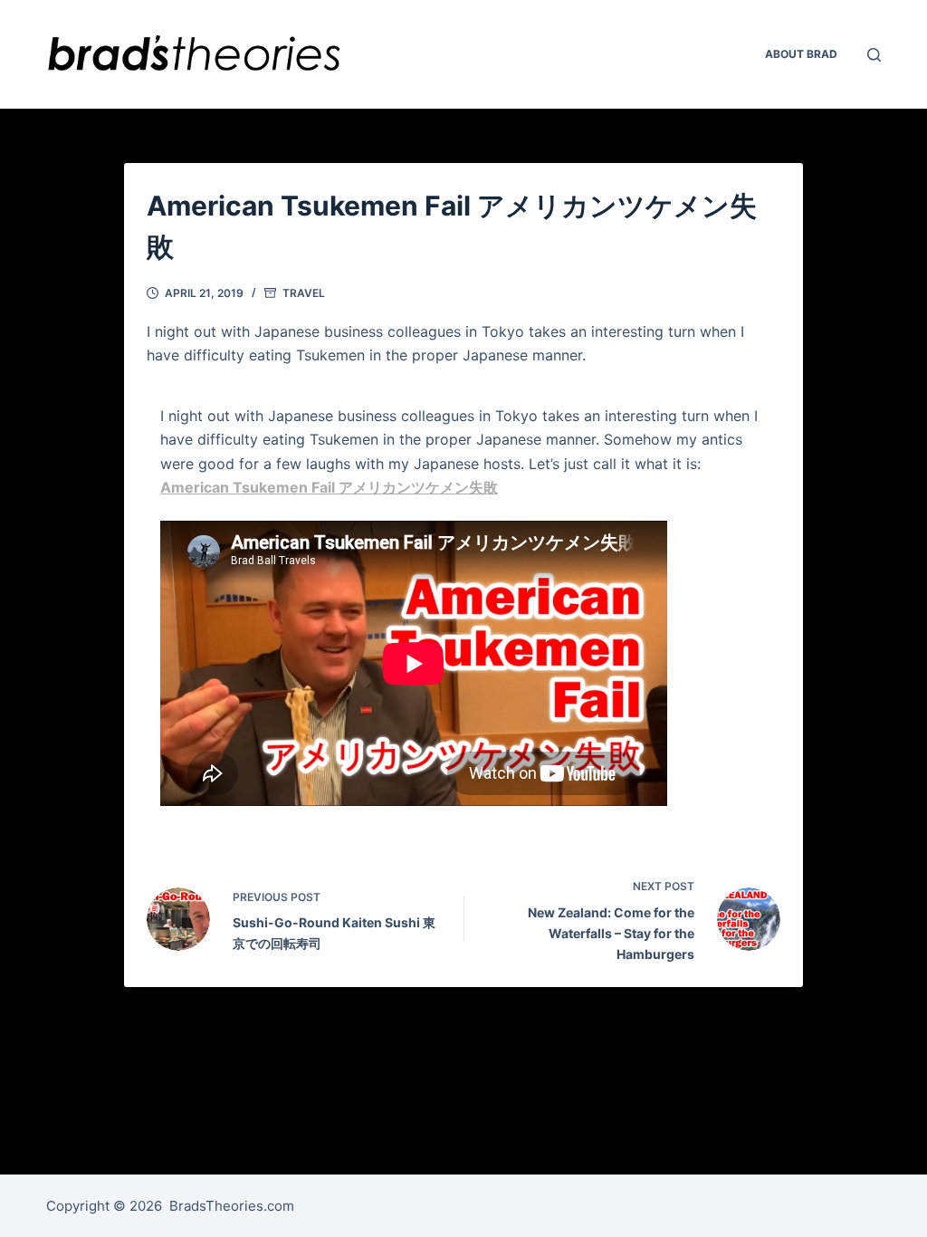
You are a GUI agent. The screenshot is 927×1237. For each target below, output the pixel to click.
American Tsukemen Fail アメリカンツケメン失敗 (329, 487)
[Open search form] (874, 55)
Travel (303, 293)
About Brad (801, 54)
